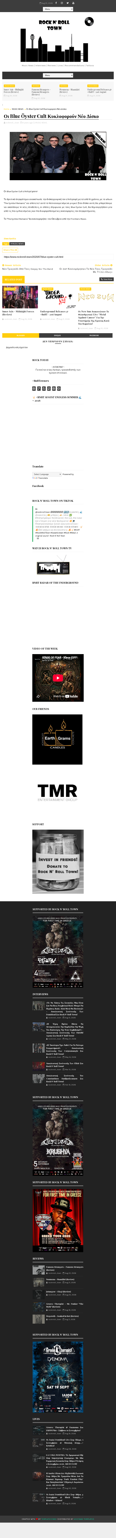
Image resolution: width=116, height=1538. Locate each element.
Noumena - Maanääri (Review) (69, 91)
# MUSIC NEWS (17, 244)
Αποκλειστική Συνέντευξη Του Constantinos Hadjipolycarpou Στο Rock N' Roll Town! (64, 1078)
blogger (21, 335)
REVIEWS (36, 86)
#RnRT (77, 530)
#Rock (66, 533)
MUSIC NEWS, (41, 123)
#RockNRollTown (42, 533)
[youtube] (73, 3)
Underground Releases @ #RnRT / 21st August (99, 91)
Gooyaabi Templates (84, 1519)
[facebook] (56, 3)
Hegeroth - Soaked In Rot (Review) (62, 1316)
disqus (57, 335)
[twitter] (67, 3)
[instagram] (62, 3)
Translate (43, 478)
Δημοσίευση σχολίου (17, 347)
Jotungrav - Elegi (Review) (58, 1291)
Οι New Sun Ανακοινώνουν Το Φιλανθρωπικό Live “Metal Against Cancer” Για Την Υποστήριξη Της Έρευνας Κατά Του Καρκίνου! (93, 317)
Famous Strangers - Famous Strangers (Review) (41, 92)
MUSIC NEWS (9, 86)
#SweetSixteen (56, 533)
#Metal (73, 533)
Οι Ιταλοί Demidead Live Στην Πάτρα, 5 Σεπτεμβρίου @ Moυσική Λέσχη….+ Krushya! (64, 1442)
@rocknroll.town (42, 512)
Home (6, 109)
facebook (94, 335)
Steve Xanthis (10, 238)
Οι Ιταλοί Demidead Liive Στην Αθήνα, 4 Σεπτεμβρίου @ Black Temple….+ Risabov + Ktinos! (64, 1497)
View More (107, 279)
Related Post (13, 279)
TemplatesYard (48, 1519)
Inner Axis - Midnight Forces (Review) (14, 91)
